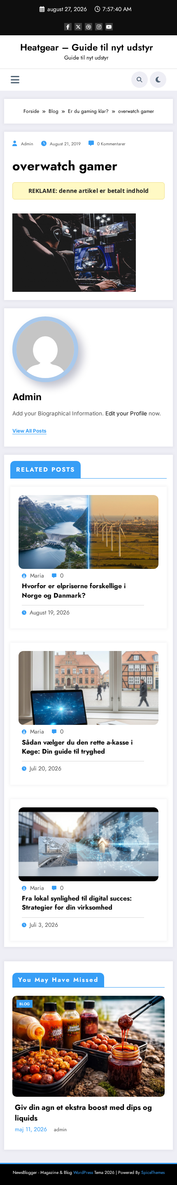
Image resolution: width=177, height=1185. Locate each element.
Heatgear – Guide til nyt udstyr (86, 47)
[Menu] (15, 80)
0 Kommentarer (111, 144)
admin (27, 144)
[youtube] (109, 26)
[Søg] (139, 79)
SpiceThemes (153, 1172)
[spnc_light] (158, 79)
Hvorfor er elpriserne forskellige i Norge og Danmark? (74, 591)
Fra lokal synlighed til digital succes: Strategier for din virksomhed (77, 903)
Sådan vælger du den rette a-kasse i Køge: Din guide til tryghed (77, 747)
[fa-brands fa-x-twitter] (78, 26)
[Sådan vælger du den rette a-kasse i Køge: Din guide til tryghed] (88, 687)
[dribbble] (88, 26)
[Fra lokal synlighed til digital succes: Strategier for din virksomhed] (88, 844)
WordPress (83, 1172)
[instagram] (98, 26)
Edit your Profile (126, 413)
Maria (37, 575)
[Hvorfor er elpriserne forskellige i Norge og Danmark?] (88, 531)
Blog (56, 1003)
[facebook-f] (68, 26)
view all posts (29, 431)
